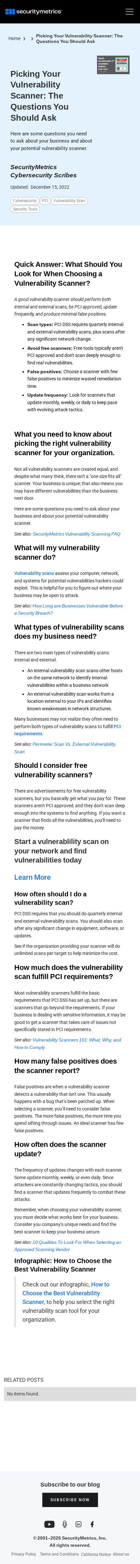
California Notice (96, 1555)
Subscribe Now (70, 1500)
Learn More (32, 877)
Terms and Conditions (59, 1554)
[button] (128, 12)
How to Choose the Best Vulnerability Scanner (65, 1293)
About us (121, 1554)
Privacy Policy (23, 1554)
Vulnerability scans (34, 573)
